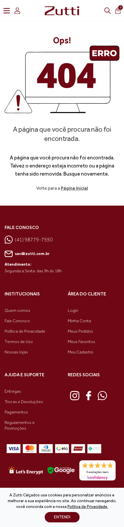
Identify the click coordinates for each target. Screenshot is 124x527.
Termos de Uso (19, 341)
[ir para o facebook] (88, 395)
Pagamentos (16, 412)
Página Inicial (74, 188)
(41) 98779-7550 (34, 240)
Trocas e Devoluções (24, 401)
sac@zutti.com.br (32, 253)
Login (73, 310)
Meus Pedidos (80, 331)
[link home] (62, 10)
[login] (17, 11)
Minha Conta (79, 321)
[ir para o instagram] (75, 395)
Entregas (13, 391)
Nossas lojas (16, 352)
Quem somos (17, 310)
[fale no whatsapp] (102, 395)
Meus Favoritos (81, 341)
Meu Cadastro (80, 352)
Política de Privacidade (25, 331)
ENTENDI (62, 517)
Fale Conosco (17, 321)
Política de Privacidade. (87, 506)
